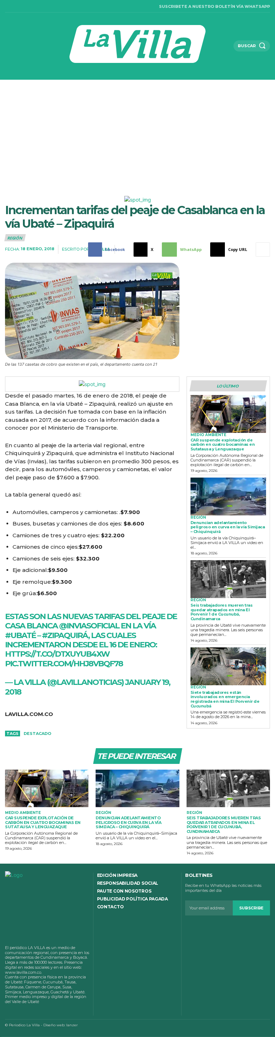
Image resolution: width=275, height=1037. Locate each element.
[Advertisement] (137, 133)
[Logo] (137, 44)
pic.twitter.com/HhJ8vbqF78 (64, 663)
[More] (263, 249)
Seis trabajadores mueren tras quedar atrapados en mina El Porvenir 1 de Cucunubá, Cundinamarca (221, 612)
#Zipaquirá (65, 635)
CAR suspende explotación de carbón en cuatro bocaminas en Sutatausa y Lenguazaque (222, 444)
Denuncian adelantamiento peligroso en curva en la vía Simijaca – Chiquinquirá (227, 527)
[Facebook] (7, 6)
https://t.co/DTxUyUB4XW (57, 654)
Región (14, 238)
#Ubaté (20, 635)
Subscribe (251, 907)
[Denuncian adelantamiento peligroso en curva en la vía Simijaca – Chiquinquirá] (228, 496)
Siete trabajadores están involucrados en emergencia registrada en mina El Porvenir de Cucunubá (225, 699)
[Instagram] (16, 6)
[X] (34, 6)
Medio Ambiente (208, 435)
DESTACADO (37, 733)
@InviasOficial (89, 626)
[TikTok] (25, 6)
